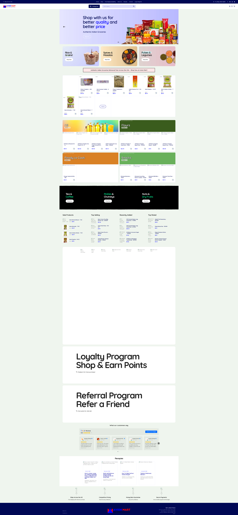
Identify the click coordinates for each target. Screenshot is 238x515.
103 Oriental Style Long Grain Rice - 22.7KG (132, 226)
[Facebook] (228, 2)
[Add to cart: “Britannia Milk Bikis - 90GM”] (159, 180)
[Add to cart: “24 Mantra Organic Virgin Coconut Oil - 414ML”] (102, 149)
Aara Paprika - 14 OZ (74, 239)
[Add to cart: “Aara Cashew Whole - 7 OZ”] (172, 93)
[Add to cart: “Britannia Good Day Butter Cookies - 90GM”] (145, 180)
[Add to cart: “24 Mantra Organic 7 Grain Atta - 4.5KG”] (131, 149)
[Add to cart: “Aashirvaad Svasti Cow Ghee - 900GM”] (116, 149)
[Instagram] (230, 2)
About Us (120, 1)
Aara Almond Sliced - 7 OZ (75, 219)
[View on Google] (82, 439)
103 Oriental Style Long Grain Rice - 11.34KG (132, 220)
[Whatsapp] (232, 2)
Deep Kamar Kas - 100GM (161, 226)
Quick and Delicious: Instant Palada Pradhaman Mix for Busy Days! (108, 475)
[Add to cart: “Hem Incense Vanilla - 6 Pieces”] (108, 93)
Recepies (119, 458)
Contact (131, 1)
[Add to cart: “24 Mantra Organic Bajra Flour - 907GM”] (145, 149)
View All (102, 106)
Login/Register (138, 1)
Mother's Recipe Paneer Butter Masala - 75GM (161, 239)
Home (97, 1)
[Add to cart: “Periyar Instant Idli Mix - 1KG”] (74, 180)
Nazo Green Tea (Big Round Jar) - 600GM (103, 220)
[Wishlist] (232, 6)
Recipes (125, 1)
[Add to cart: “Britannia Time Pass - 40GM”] (173, 180)
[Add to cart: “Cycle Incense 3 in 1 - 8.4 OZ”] (140, 93)
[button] (118, 42)
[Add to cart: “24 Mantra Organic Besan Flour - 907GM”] (173, 149)
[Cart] (234, 6)
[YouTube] (234, 2)
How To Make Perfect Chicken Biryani (128, 474)
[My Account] (230, 6)
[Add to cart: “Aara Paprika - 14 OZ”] (156, 93)
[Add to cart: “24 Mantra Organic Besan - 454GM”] (159, 149)
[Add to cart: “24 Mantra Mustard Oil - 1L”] (74, 149)
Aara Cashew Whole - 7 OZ (75, 233)
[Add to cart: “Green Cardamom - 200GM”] (124, 93)
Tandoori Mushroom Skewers (145, 474)
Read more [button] (83, 447)
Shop (102, 1)
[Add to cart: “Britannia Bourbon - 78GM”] (131, 180)
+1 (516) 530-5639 (220, 2)
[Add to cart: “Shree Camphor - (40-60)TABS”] (91, 93)
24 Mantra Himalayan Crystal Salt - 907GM (131, 239)
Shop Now (87, 34)
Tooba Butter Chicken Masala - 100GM (103, 239)
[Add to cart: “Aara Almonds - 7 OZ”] (75, 114)
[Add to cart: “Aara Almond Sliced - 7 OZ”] (91, 114)
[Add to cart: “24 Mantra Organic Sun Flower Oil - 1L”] (88, 149)
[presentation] (64, 26)
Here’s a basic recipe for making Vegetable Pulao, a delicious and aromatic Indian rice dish (91, 476)
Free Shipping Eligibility (110, 1)
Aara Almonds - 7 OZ (74, 226)
